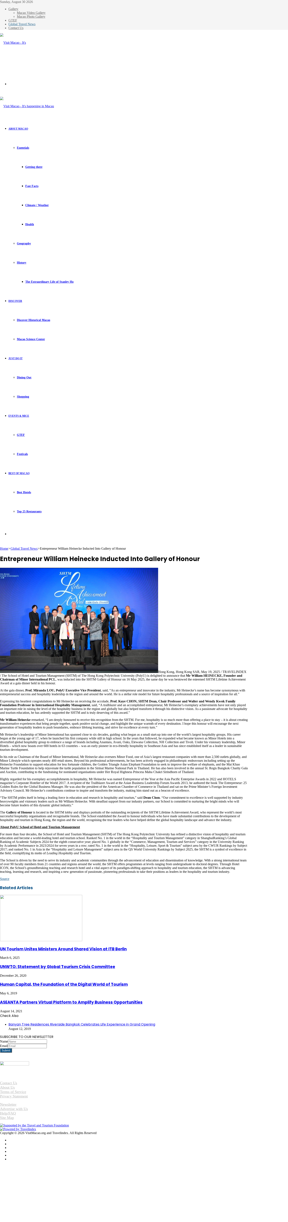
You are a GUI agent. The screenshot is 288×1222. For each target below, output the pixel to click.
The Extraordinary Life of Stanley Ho (49, 281)
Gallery (13, 9)
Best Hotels (24, 492)
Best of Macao (19, 473)
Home (4, 548)
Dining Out (24, 377)
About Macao (18, 128)
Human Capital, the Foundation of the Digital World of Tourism (64, 984)
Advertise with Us (14, 1109)
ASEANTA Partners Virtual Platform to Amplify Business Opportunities (71, 1002)
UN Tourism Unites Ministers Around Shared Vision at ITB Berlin (63, 949)
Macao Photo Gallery (31, 16)
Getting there (33, 167)
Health (29, 224)
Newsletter (8, 1104)
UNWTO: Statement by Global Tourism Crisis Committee (57, 967)
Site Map (7, 1118)
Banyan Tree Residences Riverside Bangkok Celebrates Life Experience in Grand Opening (81, 1024)
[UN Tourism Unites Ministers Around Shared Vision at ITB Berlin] (41, 940)
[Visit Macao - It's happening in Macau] (14, 61)
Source (4, 879)
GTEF (12, 20)
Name (4, 1041)
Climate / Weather (37, 205)
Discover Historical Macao (33, 320)
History (21, 262)
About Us (7, 1087)
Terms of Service (13, 1092)
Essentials (23, 147)
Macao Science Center (31, 339)
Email (4, 1046)
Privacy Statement (14, 1096)
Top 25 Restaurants (29, 511)
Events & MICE (18, 415)
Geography (24, 243)
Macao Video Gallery (31, 13)
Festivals (22, 454)
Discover (15, 301)
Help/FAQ (8, 1113)
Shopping (23, 396)
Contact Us (15, 28)
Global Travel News (21, 24)
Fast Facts (31, 186)
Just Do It (15, 358)
